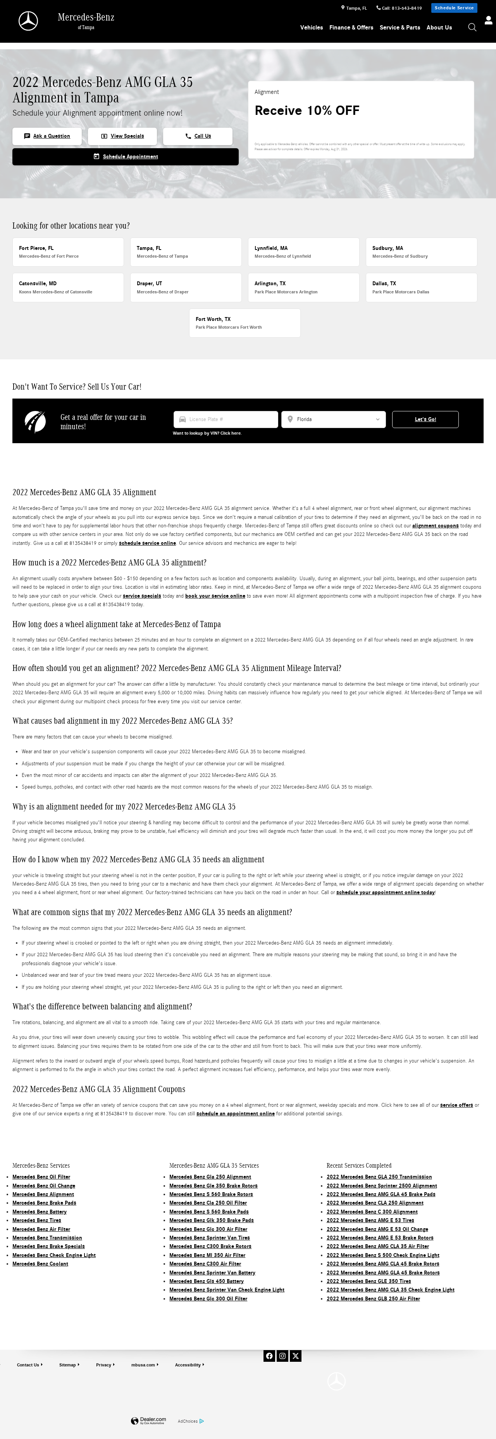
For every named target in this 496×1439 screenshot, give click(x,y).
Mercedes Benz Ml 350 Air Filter (207, 1255)
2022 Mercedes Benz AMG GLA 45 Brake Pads (381, 1194)
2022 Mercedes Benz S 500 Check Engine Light (383, 1255)
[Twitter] (295, 1356)
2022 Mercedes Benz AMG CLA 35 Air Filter (378, 1246)
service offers (456, 1105)
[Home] (29, 21)
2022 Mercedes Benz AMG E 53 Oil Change (377, 1229)
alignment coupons (435, 525)
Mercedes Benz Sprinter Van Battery (212, 1272)
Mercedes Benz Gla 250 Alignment (210, 1177)
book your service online (215, 596)
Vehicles (311, 27)
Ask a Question (47, 136)
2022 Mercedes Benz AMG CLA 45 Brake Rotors (383, 1263)
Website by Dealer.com (148, 1421)
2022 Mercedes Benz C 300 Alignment (372, 1211)
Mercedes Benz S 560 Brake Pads (209, 1211)
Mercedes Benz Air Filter (41, 1229)
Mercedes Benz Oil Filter (41, 1177)
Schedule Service (454, 7)
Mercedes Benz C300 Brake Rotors (210, 1246)
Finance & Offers (351, 27)
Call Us (198, 136)
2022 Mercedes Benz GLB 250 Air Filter (373, 1298)
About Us (439, 27)
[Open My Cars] (486, 21)
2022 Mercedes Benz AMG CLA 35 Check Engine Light (391, 1289)
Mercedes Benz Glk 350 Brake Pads (211, 1220)
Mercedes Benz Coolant (40, 1263)
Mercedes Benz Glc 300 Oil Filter (208, 1298)
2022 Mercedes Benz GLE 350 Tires (369, 1281)
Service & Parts (400, 27)
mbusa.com (143, 1365)
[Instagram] (282, 1356)
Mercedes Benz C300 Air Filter (205, 1263)
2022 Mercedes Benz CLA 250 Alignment (375, 1203)
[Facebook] (269, 1356)
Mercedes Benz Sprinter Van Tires (209, 1237)
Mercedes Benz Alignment (43, 1194)
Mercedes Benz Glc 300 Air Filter (208, 1229)
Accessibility (188, 1365)
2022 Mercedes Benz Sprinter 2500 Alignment (382, 1185)
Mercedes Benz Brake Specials (48, 1246)
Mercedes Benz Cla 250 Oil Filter (208, 1203)
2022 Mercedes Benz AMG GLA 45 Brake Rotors (383, 1272)
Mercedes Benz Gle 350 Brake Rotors (213, 1185)
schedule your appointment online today (385, 892)
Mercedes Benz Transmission (47, 1237)
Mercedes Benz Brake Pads (44, 1203)
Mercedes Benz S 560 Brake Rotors (211, 1194)
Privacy (103, 1365)
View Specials (122, 136)
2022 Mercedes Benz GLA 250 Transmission (379, 1177)
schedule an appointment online (235, 1113)
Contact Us (28, 1365)
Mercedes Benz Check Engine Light (54, 1255)
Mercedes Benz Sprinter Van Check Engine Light (226, 1289)
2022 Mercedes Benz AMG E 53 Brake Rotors (380, 1237)
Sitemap (67, 1365)
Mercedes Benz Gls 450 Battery (206, 1281)
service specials (142, 596)
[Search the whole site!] (472, 28)
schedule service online (147, 543)
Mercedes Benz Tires (36, 1220)
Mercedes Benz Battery (39, 1211)
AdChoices (188, 1421)
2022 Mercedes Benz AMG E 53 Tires (370, 1220)
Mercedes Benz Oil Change (43, 1185)
